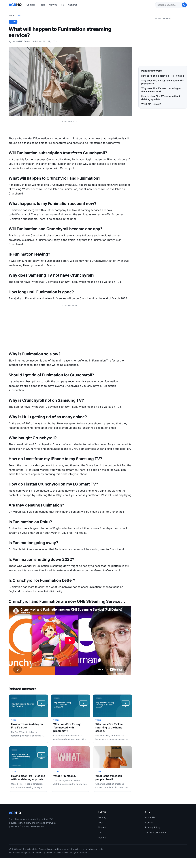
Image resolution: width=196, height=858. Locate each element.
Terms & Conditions (155, 832)
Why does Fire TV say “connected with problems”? (67, 727)
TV (62, 4)
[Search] (184, 4)
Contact (149, 822)
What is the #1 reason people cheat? (108, 777)
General (72, 4)
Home (11, 15)
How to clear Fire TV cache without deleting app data (28, 777)
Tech (42, 4)
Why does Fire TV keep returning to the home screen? (109, 727)
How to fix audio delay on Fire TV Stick (27, 726)
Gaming (30, 4)
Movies (53, 4)
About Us (150, 817)
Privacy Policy (152, 827)
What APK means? (64, 775)
